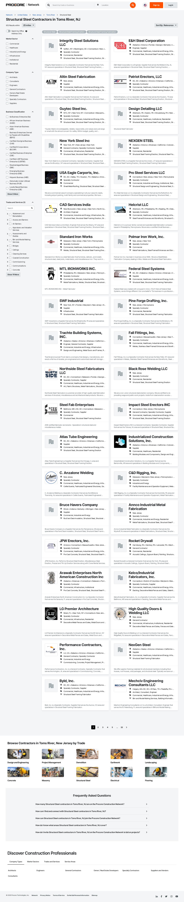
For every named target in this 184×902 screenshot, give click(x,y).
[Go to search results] (31, 208)
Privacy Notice (45, 895)
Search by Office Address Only (18, 32)
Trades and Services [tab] (52, 861)
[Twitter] (166, 896)
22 (122, 727)
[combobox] (115, 5)
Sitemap (94, 895)
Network (33, 5)
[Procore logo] (15, 5)
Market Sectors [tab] (33, 861)
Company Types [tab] (16, 861)
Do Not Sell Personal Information (78, 895)
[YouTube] (176, 896)
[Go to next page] (127, 727)
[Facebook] (161, 896)
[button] (7, 43)
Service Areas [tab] (70, 861)
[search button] (133, 5)
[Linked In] (157, 896)
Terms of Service (59, 895)
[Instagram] (171, 896)
